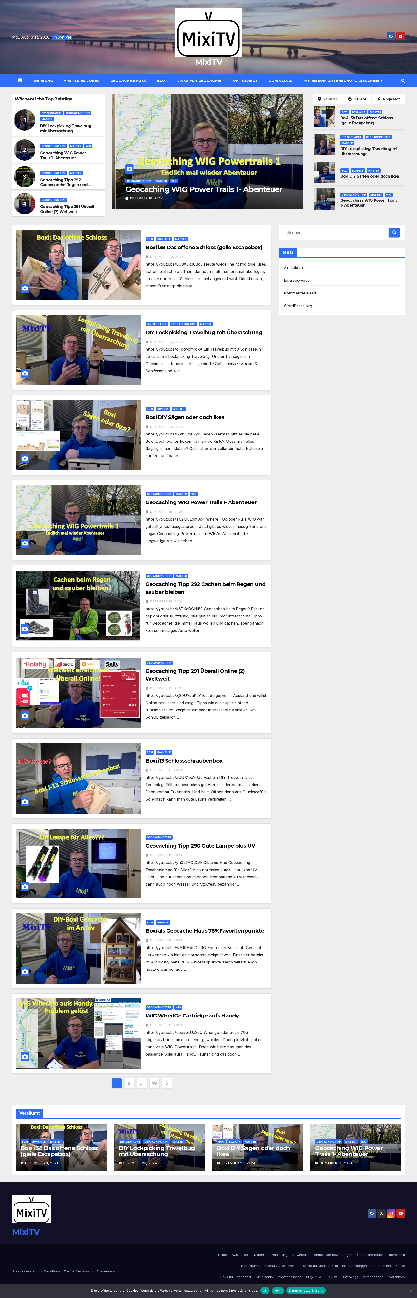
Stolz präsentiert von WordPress (37, 1271)
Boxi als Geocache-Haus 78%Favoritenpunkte (205, 931)
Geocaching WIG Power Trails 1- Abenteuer (63, 155)
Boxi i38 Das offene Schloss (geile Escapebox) (366, 120)
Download (281, 81)
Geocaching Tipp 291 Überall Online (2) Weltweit (67, 209)
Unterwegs (245, 81)
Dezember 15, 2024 (166, 688)
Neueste (330, 98)
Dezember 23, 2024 (167, 257)
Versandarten (373, 1277)
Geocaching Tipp (78, 113)
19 (154, 1083)
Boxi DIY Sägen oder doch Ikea (369, 176)
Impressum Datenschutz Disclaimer (343, 81)
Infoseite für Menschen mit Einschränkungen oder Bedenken (345, 1266)
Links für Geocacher (200, 81)
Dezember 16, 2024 (143, 198)
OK (265, 1290)
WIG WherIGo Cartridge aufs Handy (192, 1015)
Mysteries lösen (81, 81)
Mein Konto (264, 1277)
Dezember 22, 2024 (167, 426)
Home (222, 1255)
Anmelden (293, 267)
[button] (403, 80)
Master (47, 119)
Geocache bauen (128, 81)
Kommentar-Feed (300, 293)
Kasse (400, 1266)
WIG (88, 146)
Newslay (82, 1271)
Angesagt (390, 99)
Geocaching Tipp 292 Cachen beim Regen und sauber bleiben (64, 185)
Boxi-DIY (357, 170)
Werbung (43, 81)
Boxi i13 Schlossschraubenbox (184, 760)
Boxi (162, 81)
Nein (278, 1290)
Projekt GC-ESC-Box (321, 1277)
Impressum (397, 1255)
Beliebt (359, 99)
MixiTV (208, 62)
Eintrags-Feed (297, 280)
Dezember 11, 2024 (166, 770)
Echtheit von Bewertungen (332, 1255)
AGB (235, 1255)
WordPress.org (298, 305)
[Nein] (411, 1290)
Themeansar (105, 1271)
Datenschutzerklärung (271, 1255)
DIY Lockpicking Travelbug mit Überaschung (65, 128)
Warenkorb (396, 1277)
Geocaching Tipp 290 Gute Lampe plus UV (200, 846)
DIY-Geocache (51, 113)
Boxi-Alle (358, 112)
